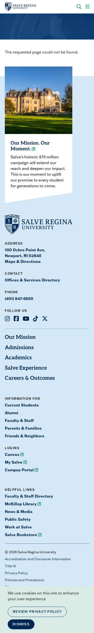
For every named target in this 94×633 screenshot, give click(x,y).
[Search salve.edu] (79, 7)
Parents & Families (23, 428)
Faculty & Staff (19, 420)
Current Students (22, 404)
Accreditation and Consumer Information (38, 559)
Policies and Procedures (24, 580)
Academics (18, 358)
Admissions (19, 348)
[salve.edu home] (20, 6)
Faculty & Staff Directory (29, 496)
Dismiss (21, 624)
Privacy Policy (16, 573)
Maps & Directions (23, 261)
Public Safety (18, 519)
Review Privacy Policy (37, 611)
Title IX (10, 566)
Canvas (12, 454)
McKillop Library (21, 503)
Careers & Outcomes (30, 378)
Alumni (11, 412)
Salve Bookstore (21, 534)
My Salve (13, 462)
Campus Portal (19, 469)
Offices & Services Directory (32, 279)
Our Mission (20, 337)
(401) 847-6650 (19, 298)
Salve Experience (26, 368)
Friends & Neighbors (24, 435)
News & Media (19, 511)
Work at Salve (18, 526)
